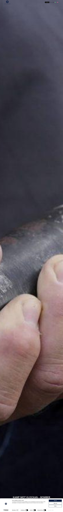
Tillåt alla (55, 500)
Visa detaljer (50, 510)
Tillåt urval (55, 503)
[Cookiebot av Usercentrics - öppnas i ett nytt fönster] (6, 510)
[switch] (26, 510)
